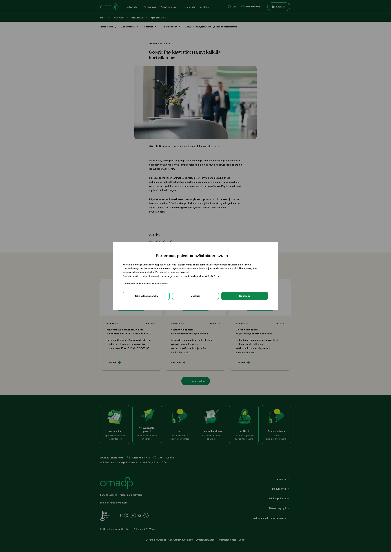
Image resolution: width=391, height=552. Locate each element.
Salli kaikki (244, 296)
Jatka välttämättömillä (146, 296)
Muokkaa (195, 296)
